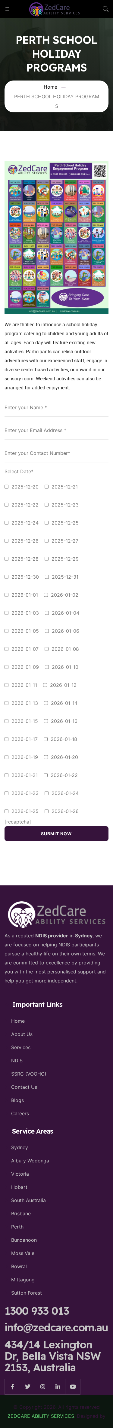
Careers (20, 1113)
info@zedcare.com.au (56, 1327)
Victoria (20, 1174)
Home (18, 1021)
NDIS (17, 1061)
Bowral (19, 1266)
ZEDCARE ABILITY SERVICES (41, 1416)
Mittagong (23, 1280)
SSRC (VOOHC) (28, 1074)
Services (20, 1047)
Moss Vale (22, 1253)
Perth (17, 1227)
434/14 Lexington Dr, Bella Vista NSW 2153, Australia (53, 1356)
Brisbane (21, 1213)
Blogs (17, 1100)
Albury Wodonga (30, 1161)
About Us (22, 1034)
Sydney (19, 1147)
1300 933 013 (37, 1310)
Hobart (19, 1187)
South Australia (28, 1200)
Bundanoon (24, 1240)
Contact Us (24, 1087)
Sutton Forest (26, 1293)
